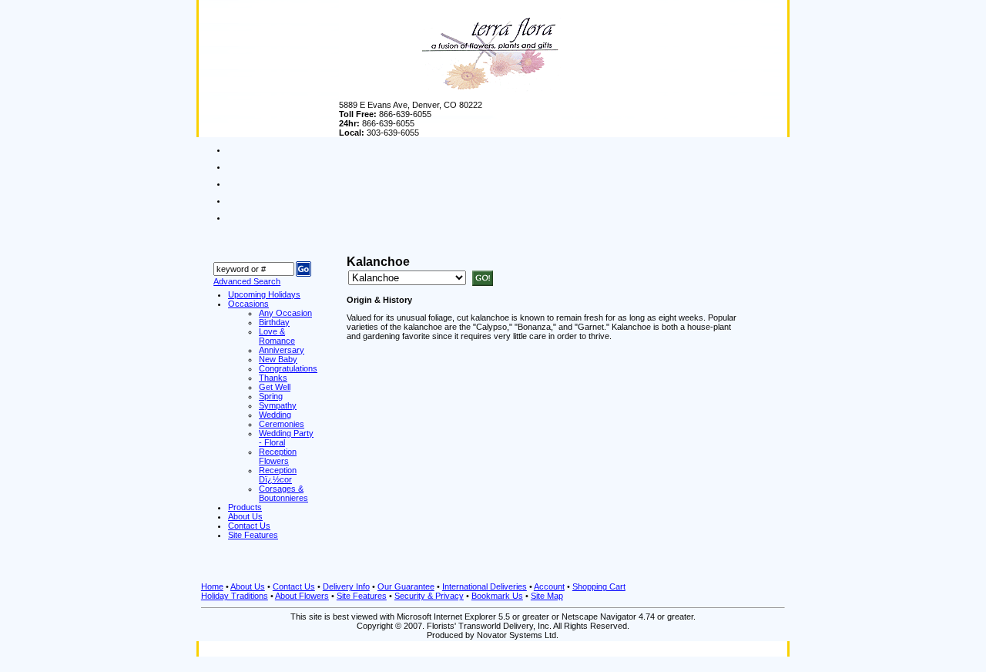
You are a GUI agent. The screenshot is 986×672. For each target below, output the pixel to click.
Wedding (275, 414)
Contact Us (294, 586)
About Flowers (302, 595)
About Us (247, 586)
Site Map (547, 595)
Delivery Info (346, 586)
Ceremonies (281, 423)
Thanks (273, 377)
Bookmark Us (497, 595)
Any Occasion (285, 313)
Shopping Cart (598, 586)
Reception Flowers (278, 456)
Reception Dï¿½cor (278, 474)
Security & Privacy (429, 595)
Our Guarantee (405, 586)
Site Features (362, 595)
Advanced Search (246, 281)
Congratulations (288, 368)
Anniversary (281, 349)
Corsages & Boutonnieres (283, 493)
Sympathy (278, 405)
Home (212, 586)
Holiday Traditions (234, 595)
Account (549, 586)
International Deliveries (484, 586)
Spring (271, 396)
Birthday (274, 322)
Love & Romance (277, 336)
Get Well (274, 386)
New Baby (278, 359)
